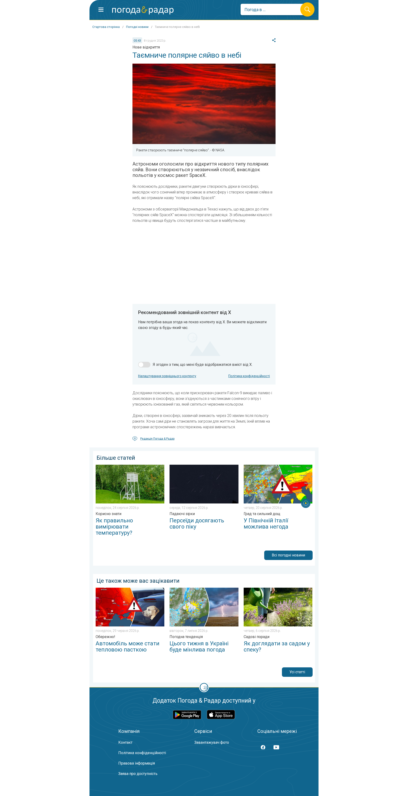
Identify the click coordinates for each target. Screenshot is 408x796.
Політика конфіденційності (249, 376)
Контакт (125, 742)
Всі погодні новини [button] (288, 555)
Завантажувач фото (211, 742)
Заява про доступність (137, 773)
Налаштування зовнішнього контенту (167, 376)
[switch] (144, 364)
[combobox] (274, 9)
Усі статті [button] (297, 672)
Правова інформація (136, 763)
